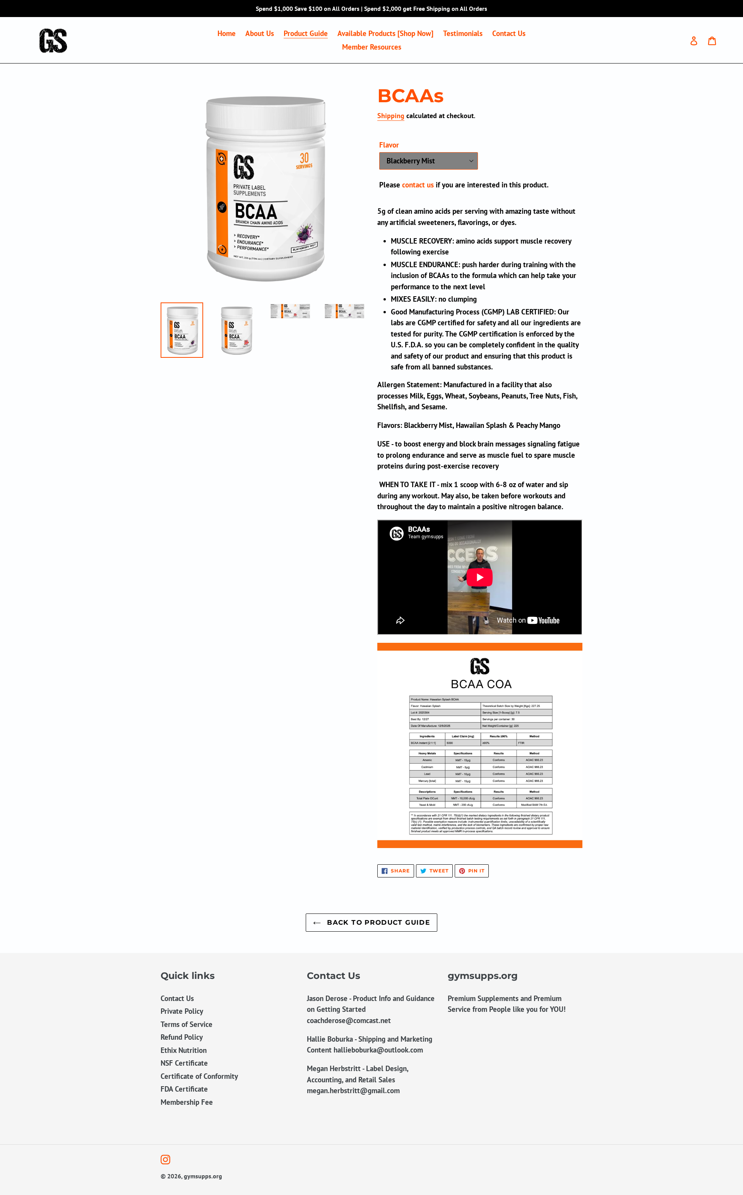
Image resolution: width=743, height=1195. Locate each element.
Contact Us (177, 998)
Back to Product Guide (377, 922)
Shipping (390, 115)
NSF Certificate (184, 1063)
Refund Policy (182, 1037)
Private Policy (182, 1011)
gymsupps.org (203, 1176)
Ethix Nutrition (184, 1050)
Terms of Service (186, 1024)
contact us (418, 184)
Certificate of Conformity (199, 1076)
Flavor (389, 144)
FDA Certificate (184, 1089)
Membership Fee (187, 1102)
